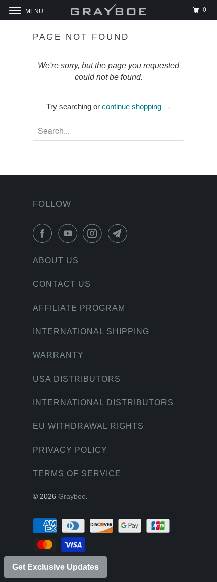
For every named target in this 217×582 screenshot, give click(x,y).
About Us (56, 260)
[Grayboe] (109, 10)
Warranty (58, 355)
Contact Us (62, 284)
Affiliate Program (79, 308)
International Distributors (103, 402)
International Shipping (91, 331)
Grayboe (72, 496)
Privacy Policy (70, 450)
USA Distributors (77, 379)
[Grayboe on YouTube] (69, 233)
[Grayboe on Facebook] (44, 233)
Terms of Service (77, 473)
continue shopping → (136, 106)
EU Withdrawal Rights (88, 426)
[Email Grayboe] (119, 233)
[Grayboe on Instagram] (94, 233)
